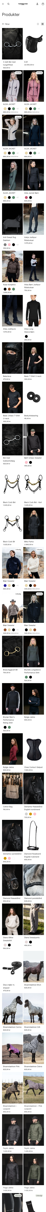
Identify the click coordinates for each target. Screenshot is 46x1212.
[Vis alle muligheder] (17, 109)
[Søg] (8, 4)
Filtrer (7, 24)
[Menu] (3, 4)
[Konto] (37, 4)
